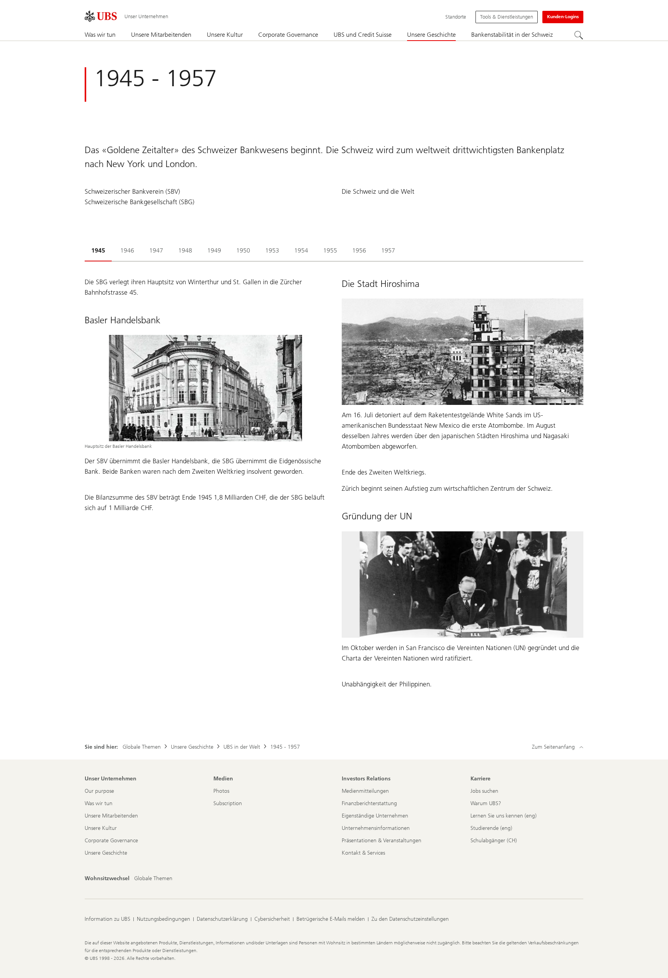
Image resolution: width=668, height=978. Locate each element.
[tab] (98, 251)
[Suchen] (578, 35)
